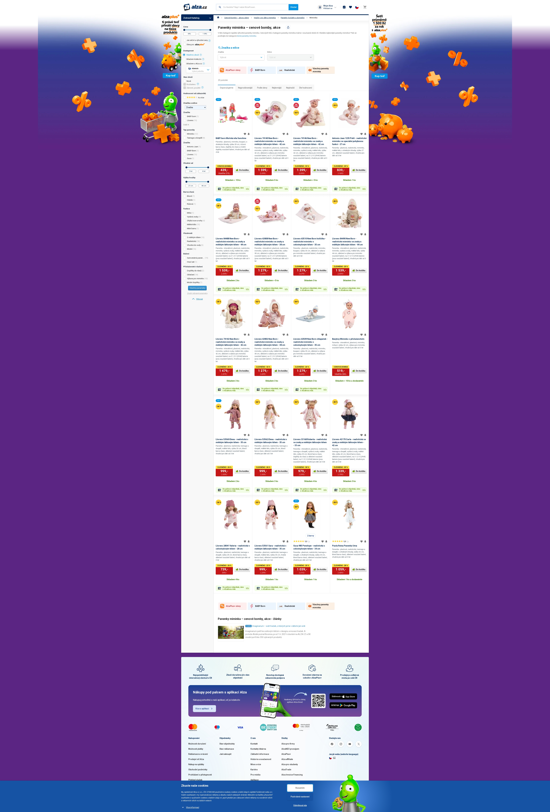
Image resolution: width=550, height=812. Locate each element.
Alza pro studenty (289, 764)
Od (184, 30)
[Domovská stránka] (218, 17)
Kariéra (254, 769)
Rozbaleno (191, 84)
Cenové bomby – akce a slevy (236, 18)
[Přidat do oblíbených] (244, 133)
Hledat (293, 7)
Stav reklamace (226, 749)
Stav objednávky (227, 744)
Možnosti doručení (197, 744)
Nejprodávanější (245, 88)
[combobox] (252, 7)
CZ (334, 758)
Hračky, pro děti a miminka (265, 18)
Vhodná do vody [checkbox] (194, 245)
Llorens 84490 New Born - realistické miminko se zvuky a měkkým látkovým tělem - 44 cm (347, 241)
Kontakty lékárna (258, 749)
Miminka (313, 18)
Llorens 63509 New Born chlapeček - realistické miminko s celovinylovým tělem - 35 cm (310, 342)
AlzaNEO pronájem (290, 749)
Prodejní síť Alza (196, 759)
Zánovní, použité (193, 88)
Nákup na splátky (196, 764)
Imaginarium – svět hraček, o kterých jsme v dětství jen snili (278, 626)
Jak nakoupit (225, 754)
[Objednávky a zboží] (344, 7)
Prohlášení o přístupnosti (200, 775)
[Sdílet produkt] (288, 27)
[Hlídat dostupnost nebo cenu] (248, 133)
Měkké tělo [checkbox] (191, 224)
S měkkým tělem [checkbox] (194, 237)
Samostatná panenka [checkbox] (195, 258)
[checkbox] (197, 40)
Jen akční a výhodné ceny (197, 40)
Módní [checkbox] (189, 249)
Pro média (255, 775)
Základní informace (260, 754)
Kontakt (254, 744)
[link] (197, 299)
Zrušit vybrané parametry (197, 293)
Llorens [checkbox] (190, 120)
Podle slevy (262, 88)
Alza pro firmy (288, 744)
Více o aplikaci (202, 708)
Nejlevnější (276, 88)
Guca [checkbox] (189, 158)
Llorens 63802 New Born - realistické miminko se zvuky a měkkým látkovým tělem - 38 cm (270, 342)
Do (210, 30)
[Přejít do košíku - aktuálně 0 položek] (365, 7)
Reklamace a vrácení (198, 754)
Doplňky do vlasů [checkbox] (194, 271)
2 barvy (310, 536)
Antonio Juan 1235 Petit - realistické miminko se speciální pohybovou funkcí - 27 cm (349, 141)
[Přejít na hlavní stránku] (195, 7)
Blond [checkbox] (189, 196)
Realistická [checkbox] (191, 241)
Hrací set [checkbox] (190, 262)
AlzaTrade (286, 769)
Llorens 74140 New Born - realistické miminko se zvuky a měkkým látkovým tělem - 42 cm (270, 141)
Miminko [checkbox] (190, 134)
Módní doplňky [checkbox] (193, 282)
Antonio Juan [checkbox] (192, 147)
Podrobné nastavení (300, 797)
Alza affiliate (287, 759)
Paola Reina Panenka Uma (344, 546)
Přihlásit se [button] (327, 8)
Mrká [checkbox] (189, 213)
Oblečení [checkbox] (190, 275)
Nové (189, 81)
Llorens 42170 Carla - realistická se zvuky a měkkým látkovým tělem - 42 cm (349, 442)
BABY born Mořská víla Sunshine (231, 138)
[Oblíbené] (350, 7)
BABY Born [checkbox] (191, 151)
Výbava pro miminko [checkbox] (195, 278)
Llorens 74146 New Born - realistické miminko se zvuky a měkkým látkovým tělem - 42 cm (308, 141)
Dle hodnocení (305, 88)
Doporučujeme (226, 88)
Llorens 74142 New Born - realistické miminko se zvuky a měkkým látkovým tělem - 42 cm (231, 342)
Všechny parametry (197, 288)
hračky (248, 626)
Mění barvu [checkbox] (191, 228)
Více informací (192, 807)
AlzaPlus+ (286, 754)
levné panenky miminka (246, 36)
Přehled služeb (195, 780)
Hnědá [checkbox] (189, 200)
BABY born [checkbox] (191, 116)
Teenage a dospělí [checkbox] (194, 138)
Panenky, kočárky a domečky (293, 18)
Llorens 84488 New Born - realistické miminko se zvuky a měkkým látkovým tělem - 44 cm (231, 241)
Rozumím (300, 788)
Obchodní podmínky (197, 769)
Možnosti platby (195, 749)
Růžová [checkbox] (190, 204)
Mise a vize (256, 764)
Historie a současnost (261, 759)
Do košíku (244, 170)
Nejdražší (290, 88)
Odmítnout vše (300, 805)
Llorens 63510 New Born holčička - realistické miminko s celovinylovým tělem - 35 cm (309, 241)
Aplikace (255, 780)
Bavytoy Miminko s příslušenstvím (348, 339)
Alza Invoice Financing (292, 775)
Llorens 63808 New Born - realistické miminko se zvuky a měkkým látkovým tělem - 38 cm (270, 241)
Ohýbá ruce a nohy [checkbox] (194, 221)
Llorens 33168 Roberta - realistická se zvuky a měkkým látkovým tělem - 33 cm (310, 442)
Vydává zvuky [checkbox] (192, 217)
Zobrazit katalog (191, 18)
